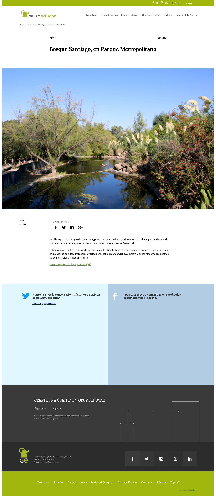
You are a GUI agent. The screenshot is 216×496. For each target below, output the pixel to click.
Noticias (168, 14)
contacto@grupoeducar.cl (50, 462)
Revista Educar (129, 14)
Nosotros (91, 14)
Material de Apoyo (186, 14)
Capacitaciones (109, 14)
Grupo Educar (24, 24)
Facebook (172, 294)
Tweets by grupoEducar (44, 303)
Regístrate (40, 408)
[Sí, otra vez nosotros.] (188, 486)
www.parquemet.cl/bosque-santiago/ (70, 264)
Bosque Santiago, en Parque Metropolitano (49, 24)
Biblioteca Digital (150, 14)
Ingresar (57, 408)
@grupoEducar (50, 297)
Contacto (190, 3)
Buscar (177, 3)
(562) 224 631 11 (48, 459)
